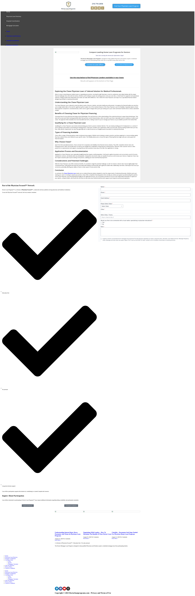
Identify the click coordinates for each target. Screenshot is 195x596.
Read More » (58, 540)
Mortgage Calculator (12, 25)
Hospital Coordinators (13, 21)
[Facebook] (95, 8)
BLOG (10, 562)
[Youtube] (99, 8)
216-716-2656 (97, 4)
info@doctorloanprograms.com (63, 548)
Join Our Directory (9, 565)
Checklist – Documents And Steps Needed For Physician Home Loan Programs (125, 533)
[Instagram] (102, 8)
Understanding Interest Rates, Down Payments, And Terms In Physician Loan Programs (67, 534)
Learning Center (9, 560)
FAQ (9, 561)
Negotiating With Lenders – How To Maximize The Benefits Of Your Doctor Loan (97, 533)
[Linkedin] (92, 8)
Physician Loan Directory (13, 16)
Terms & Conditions (10, 568)
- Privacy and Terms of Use (100, 593)
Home (8, 12)
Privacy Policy (8, 567)
